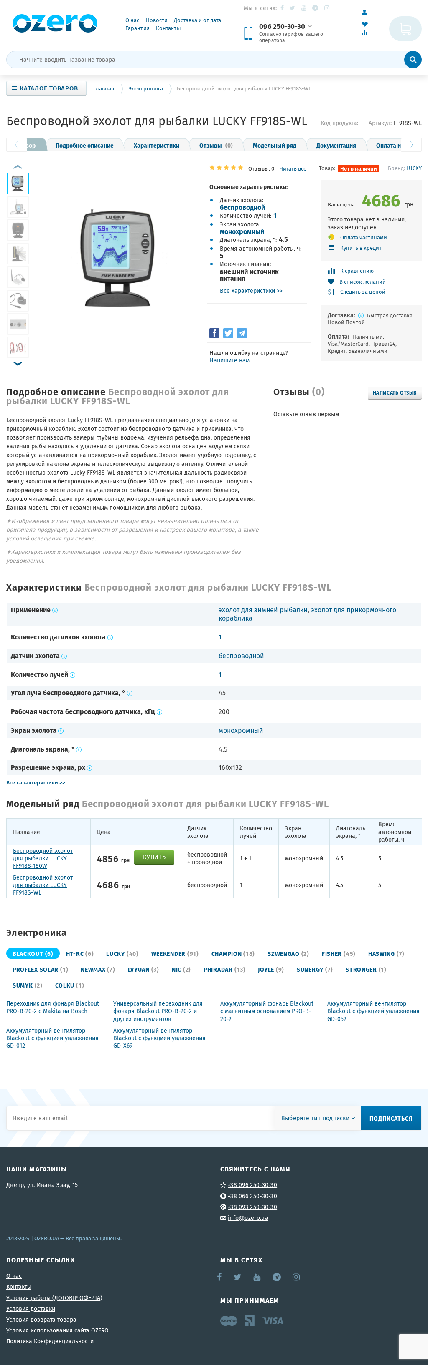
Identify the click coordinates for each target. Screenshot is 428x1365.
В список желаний (362, 282)
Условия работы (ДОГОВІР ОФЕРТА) (54, 1298)
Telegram (315, 8)
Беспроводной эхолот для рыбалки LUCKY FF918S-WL (43, 885)
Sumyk (28, 985)
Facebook (283, 8)
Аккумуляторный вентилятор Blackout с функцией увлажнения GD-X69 (159, 1038)
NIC (181, 969)
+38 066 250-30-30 (252, 1196)
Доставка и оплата (197, 20)
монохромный (242, 231)
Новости (157, 20)
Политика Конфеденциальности (50, 1341)
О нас (132, 20)
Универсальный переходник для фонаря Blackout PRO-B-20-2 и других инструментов (158, 1011)
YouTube (304, 8)
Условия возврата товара (41, 1319)
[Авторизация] (369, 12)
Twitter (293, 8)
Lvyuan (143, 969)
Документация (336, 145)
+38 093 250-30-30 (252, 1207)
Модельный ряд (274, 145)
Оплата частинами (363, 237)
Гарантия (137, 28)
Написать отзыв (395, 392)
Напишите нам (229, 360)
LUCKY (414, 168)
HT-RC (80, 953)
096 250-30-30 (282, 26)
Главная (103, 89)
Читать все (293, 169)
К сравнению (357, 271)
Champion (233, 953)
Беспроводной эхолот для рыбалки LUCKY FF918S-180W (43, 858)
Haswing (386, 953)
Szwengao (288, 953)
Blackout (33, 953)
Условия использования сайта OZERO (57, 1330)
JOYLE (271, 969)
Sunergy (315, 969)
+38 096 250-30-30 (252, 1185)
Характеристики (156, 145)
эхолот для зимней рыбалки (263, 610)
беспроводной (242, 207)
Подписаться (391, 1118)
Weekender (175, 953)
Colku (69, 985)
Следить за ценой (362, 292)
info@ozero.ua (248, 1218)
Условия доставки (30, 1309)
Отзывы (216, 145)
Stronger (366, 969)
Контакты (168, 28)
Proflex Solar (40, 969)
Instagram (327, 8)
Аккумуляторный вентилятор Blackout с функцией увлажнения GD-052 (373, 1011)
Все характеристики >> (251, 291)
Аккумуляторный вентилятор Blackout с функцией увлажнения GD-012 (52, 1038)
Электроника (146, 89)
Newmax (98, 969)
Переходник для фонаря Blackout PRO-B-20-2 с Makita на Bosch (52, 1007)
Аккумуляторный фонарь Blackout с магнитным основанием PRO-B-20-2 (266, 1011)
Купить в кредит (361, 248)
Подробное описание (85, 145)
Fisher (339, 953)
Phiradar (224, 969)
